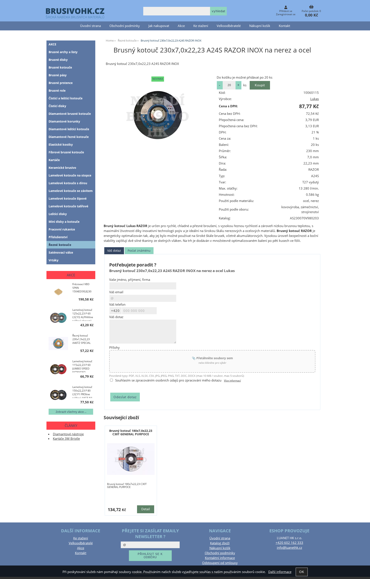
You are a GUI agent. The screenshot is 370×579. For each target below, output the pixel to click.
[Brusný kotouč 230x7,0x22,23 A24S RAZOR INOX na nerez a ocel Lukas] (158, 115)
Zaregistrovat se (285, 14)
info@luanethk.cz (289, 547)
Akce (181, 26)
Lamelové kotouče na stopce (70, 175)
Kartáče (54, 160)
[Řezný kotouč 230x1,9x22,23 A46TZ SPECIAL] (58, 344)
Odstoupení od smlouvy (220, 563)
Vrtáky (53, 260)
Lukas (314, 99)
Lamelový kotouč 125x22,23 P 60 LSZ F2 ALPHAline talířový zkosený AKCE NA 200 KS (82, 314)
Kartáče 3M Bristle (66, 438)
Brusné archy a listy (63, 52)
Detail (145, 509)
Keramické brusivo (62, 168)
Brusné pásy (58, 75)
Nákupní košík (259, 26)
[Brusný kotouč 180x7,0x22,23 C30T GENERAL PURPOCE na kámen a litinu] (131, 459)
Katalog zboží (220, 543)
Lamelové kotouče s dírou (68, 183)
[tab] (114, 250)
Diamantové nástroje (68, 434)
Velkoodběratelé (229, 26)
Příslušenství (58, 237)
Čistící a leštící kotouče (65, 98)
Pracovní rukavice (62, 229)
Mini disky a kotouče (64, 222)
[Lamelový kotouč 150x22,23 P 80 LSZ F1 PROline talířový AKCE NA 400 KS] (58, 395)
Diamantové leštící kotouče (69, 129)
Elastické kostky (61, 144)
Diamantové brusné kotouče (70, 114)
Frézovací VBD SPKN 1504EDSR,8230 (81, 287)
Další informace (279, 572)
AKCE (52, 44)
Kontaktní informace (220, 558)
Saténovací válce (61, 252)
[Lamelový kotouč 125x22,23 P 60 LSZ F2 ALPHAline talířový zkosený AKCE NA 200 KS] (58, 318)
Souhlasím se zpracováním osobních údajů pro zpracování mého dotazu (168, 380)
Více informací (232, 380)
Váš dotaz (114, 250)
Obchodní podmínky (124, 26)
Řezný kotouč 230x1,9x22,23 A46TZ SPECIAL (81, 339)
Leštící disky (58, 214)
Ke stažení (200, 26)
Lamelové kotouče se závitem (71, 191)
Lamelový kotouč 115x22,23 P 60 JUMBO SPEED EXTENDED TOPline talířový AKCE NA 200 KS (82, 365)
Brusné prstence (61, 83)
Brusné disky (58, 60)
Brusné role (57, 90)
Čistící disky (57, 106)
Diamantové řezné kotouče (69, 137)
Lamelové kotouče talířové (68, 206)
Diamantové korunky (64, 121)
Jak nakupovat (158, 26)
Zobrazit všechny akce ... (71, 412)
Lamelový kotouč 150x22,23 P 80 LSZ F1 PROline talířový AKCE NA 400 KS (82, 391)
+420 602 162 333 (289, 542)
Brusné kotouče (60, 67)
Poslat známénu (139, 250)
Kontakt (284, 26)
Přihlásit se (285, 11)
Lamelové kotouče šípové (68, 198)
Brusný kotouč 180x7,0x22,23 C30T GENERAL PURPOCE (130, 432)
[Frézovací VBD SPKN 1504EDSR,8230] (58, 292)
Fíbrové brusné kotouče (66, 152)
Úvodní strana (90, 26)
